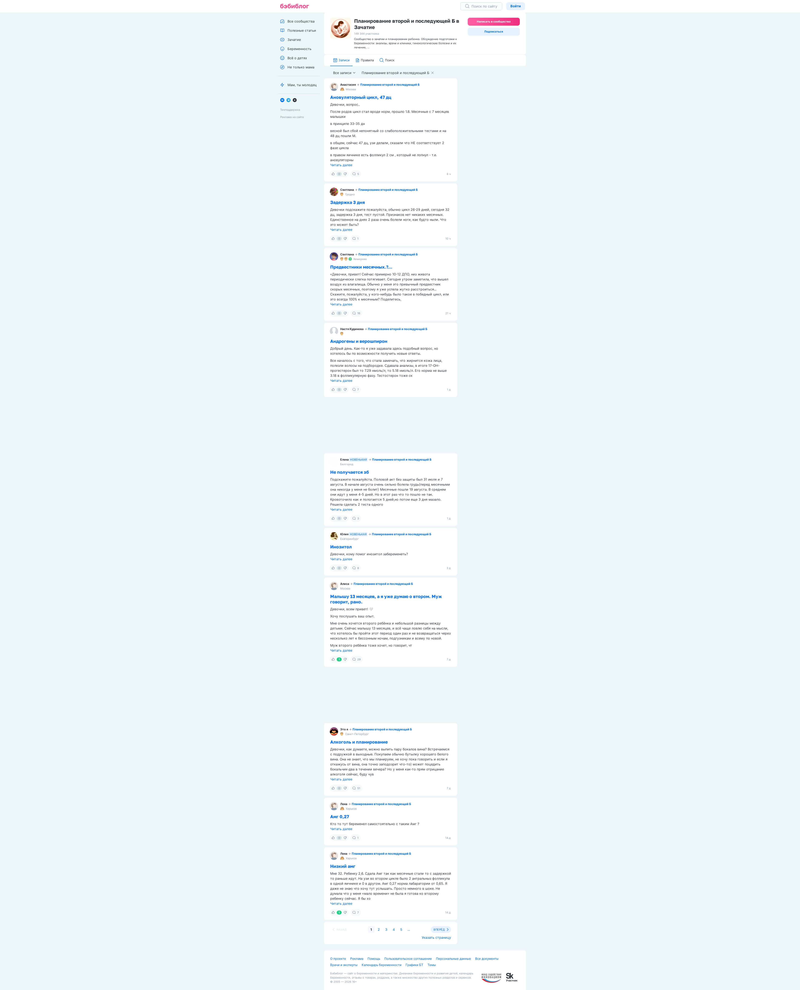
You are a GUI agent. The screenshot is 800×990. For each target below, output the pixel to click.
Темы (432, 965)
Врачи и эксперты (344, 965)
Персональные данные (453, 959)
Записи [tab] (344, 60)
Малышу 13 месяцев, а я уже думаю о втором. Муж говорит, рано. (386, 599)
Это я (344, 729)
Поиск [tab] (389, 60)
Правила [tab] (367, 60)
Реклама (356, 959)
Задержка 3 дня (347, 202)
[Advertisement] (495, 130)
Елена (344, 459)
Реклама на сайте (292, 117)
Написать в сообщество (494, 21)
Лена (343, 804)
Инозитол (341, 546)
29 (359, 659)
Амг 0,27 (339, 816)
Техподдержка (290, 109)
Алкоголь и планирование (359, 742)
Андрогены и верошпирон (358, 341)
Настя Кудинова (352, 329)
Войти (515, 6)
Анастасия (348, 84)
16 (358, 313)
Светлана (347, 189)
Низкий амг (342, 866)
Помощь (374, 959)
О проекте (338, 959)
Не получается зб (349, 472)
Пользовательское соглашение (408, 959)
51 (358, 788)
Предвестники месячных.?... (361, 267)
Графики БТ (414, 965)
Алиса (344, 583)
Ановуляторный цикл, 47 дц (360, 97)
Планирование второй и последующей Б (390, 84)
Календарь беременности (381, 965)
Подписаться (493, 31)
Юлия (344, 534)
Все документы (487, 959)
